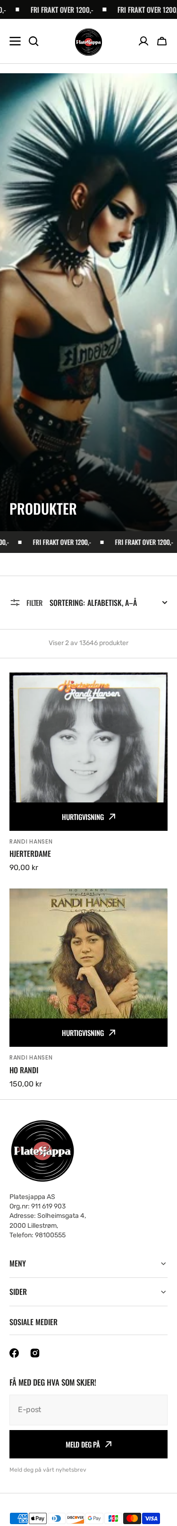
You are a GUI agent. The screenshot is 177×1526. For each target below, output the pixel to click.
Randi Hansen (31, 841)
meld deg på (83, 1444)
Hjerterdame (30, 853)
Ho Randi (23, 1070)
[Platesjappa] (88, 41)
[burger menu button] (15, 41)
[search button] (33, 41)
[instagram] (35, 1353)
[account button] (143, 41)
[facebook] (14, 1353)
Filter (34, 602)
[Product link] (88, 773)
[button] (162, 41)
